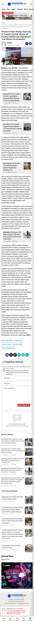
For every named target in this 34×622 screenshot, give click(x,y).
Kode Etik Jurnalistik (19, 599)
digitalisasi (18, 341)
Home (4, 9)
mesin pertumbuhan (8, 348)
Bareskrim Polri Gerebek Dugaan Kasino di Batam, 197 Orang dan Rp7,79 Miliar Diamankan (12, 127)
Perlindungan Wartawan (23, 603)
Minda (26, 9)
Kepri (13, 9)
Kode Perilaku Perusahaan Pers (16, 601)
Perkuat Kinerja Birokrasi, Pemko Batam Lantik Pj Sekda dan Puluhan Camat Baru (12, 521)
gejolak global (17, 344)
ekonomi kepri (6, 344)
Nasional (20, 9)
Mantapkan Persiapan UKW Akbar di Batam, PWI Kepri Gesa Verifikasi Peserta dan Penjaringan (12, 235)
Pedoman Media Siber (10, 603)
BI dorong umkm (7, 341)
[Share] (30, 43)
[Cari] (31, 4)
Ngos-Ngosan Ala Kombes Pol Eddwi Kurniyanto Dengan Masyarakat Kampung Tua (11, 166)
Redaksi (9, 43)
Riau (8, 9)
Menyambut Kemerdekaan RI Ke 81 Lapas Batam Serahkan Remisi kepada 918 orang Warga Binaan (12, 97)
